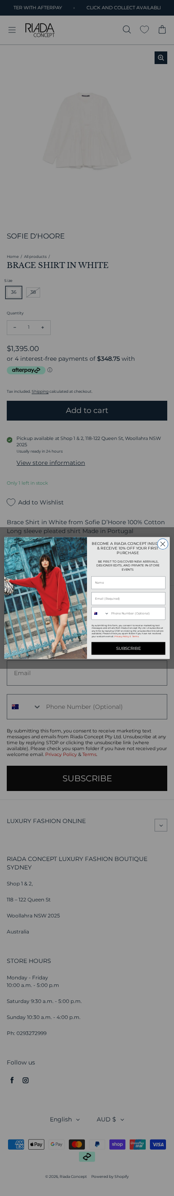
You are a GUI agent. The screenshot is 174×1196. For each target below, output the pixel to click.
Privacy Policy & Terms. (126, 636)
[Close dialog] (163, 544)
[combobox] (100, 613)
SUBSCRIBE (128, 648)
